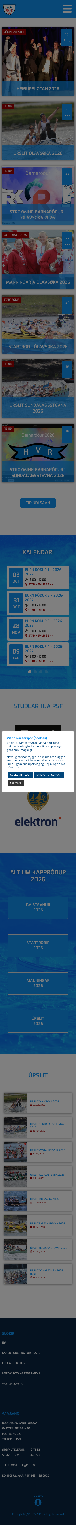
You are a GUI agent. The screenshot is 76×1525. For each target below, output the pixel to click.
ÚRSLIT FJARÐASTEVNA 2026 (47, 1174)
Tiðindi (8, 106)
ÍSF (4, 1343)
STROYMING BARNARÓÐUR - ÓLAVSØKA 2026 (38, 215)
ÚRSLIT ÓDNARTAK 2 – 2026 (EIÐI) (46, 1272)
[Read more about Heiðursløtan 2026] (38, 61)
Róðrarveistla (14, 32)
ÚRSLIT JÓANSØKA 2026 (44, 1199)
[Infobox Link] (38, 908)
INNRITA (38, 1496)
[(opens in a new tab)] (38, 131)
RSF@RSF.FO (27, 1465)
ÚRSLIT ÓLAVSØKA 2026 (37, 153)
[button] (29, 671)
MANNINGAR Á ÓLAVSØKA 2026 (38, 282)
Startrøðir (11, 300)
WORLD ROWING (12, 1384)
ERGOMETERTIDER (13, 1363)
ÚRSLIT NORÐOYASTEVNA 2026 (48, 1248)
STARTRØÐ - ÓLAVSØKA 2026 (37, 346)
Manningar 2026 (15, 235)
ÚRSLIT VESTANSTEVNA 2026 (47, 1150)
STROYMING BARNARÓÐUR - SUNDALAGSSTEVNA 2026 (38, 472)
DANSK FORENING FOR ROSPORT (23, 1353)
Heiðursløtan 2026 (38, 89)
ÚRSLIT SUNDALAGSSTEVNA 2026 (38, 408)
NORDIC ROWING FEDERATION (21, 1373)
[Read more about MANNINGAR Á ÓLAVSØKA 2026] (38, 259)
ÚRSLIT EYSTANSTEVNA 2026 (47, 1223)
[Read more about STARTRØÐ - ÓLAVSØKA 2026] (38, 324)
